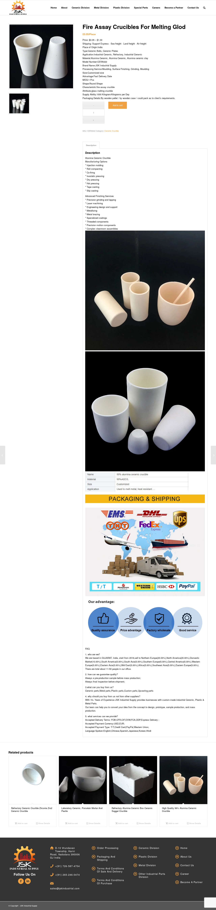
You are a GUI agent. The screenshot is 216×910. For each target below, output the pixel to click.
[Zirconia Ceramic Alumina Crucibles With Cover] (213, 455)
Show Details (44, 823)
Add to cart (118, 105)
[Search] (204, 7)
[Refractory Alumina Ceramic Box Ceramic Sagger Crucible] (2, 455)
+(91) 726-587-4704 (67, 866)
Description (91, 145)
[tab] (91, 145)
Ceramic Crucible (111, 130)
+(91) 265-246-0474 (67, 874)
